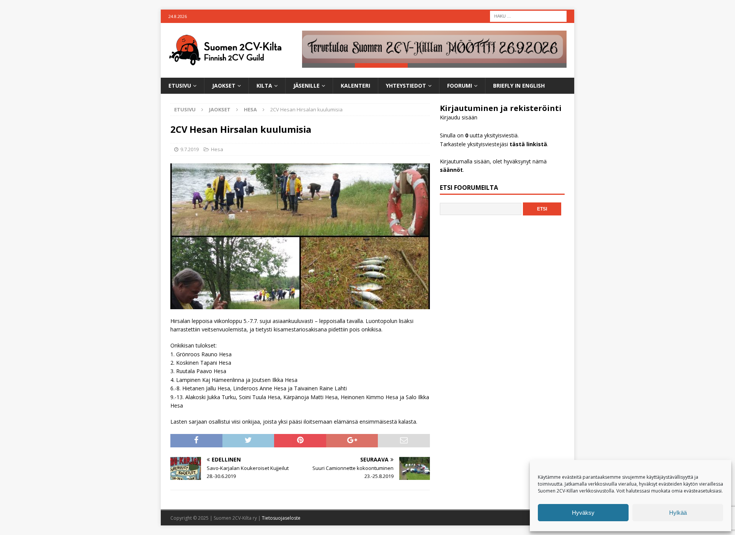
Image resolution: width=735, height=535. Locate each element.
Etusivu (179, 85)
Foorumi (459, 85)
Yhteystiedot (406, 85)
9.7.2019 (189, 149)
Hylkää (678, 512)
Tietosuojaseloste (281, 518)
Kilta (264, 85)
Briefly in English (519, 85)
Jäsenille (306, 85)
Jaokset (223, 85)
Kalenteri (355, 85)
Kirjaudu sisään (458, 117)
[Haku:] (528, 15)
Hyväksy (583, 512)
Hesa (217, 149)
